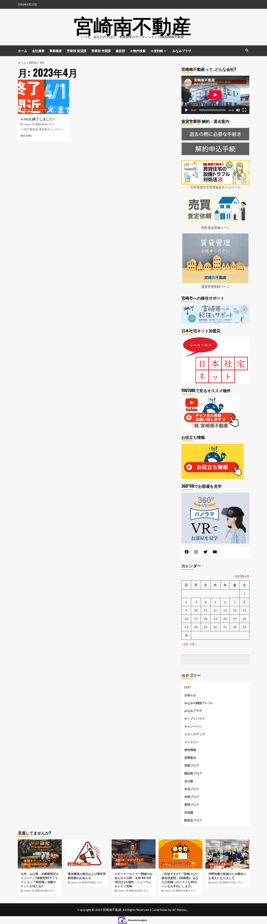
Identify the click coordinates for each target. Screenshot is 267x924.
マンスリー (191, 742)
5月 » (193, 644)
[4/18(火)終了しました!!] (43, 97)
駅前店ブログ (193, 820)
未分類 (188, 781)
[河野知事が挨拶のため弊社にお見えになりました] (227, 854)
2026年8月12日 (135, 890)
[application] (215, 95)
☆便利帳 (157, 50)
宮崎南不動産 (132, 24)
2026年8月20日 (89, 882)
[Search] (247, 50)
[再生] (186, 110)
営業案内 (190, 757)
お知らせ (26, 109)
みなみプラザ (181, 50)
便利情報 (190, 750)
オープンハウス (194, 718)
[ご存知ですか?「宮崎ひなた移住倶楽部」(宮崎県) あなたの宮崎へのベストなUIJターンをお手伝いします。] (180, 854)
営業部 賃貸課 (76, 50)
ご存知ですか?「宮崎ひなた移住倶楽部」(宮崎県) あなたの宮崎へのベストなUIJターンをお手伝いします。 (180, 879)
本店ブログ (191, 789)
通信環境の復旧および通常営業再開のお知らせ (87, 875)
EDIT (187, 687)
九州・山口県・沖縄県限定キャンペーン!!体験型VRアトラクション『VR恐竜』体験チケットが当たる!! (40, 879)
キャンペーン (40, 109)
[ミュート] (238, 110)
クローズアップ (194, 734)
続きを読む (26, 135)
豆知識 (188, 812)
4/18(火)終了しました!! (38, 119)
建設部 (120, 50)
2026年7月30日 (183, 890)
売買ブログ (191, 765)
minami (27, 124)
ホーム (22, 50)
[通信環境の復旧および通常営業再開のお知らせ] (87, 854)
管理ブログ (191, 804)
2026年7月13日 (229, 882)
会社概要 (38, 50)
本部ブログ (191, 796)
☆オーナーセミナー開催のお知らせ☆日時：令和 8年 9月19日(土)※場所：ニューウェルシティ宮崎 (134, 879)
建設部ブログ (193, 773)
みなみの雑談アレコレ (199, 703)
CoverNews (159, 909)
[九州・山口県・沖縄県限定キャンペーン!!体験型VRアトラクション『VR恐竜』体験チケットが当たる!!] (40, 854)
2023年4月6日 (41, 124)
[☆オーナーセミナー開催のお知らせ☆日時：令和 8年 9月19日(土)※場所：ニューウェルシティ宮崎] (134, 854)
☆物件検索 (138, 50)
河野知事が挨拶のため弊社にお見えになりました (227, 875)
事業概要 (55, 50)
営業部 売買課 (101, 50)
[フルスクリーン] (244, 110)
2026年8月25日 (42, 890)
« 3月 (184, 644)
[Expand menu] (165, 51)
